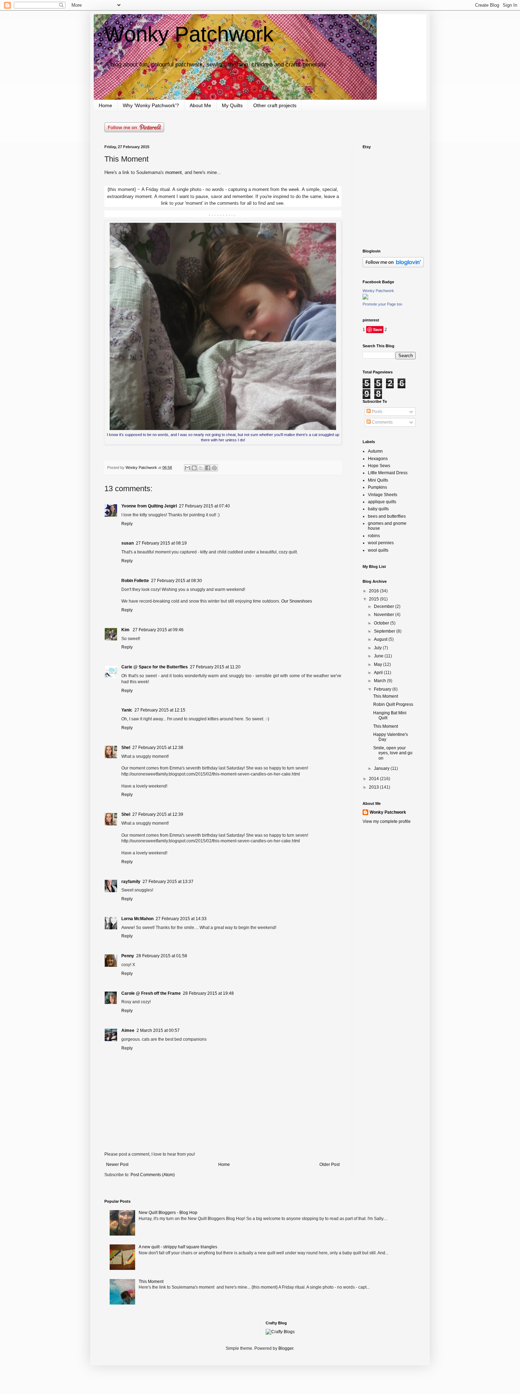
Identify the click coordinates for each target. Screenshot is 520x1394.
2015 (374, 599)
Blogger (285, 1348)
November (384, 614)
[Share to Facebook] (207, 467)
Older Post (329, 1164)
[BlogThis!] (194, 467)
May (378, 664)
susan (127, 543)
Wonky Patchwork (188, 34)
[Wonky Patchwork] (365, 298)
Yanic (126, 710)
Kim (126, 629)
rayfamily (130, 881)
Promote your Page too (382, 304)
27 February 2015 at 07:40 (204, 506)
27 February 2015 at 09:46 (158, 629)
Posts (376, 411)
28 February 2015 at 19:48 (208, 993)
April (379, 672)
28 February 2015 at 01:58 (161, 955)
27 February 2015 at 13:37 (168, 881)
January (382, 768)
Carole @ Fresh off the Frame (151, 993)
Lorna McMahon (137, 918)
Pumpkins (377, 487)
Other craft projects (274, 105)
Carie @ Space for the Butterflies (154, 666)
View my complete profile (387, 821)
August (381, 639)
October (382, 623)
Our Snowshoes (296, 601)
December (384, 606)
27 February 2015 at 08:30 (176, 580)
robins (374, 535)
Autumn (375, 451)
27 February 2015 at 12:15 (159, 710)
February (383, 689)
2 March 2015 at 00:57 (158, 1030)
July (378, 647)
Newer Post (117, 1164)
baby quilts (378, 508)
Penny (127, 955)
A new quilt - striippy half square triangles (178, 1246)
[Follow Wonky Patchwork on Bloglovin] (393, 265)
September (385, 631)
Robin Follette (135, 580)
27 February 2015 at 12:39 (157, 814)
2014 (374, 778)
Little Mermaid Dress (388, 472)
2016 (374, 590)
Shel (125, 747)
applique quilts (382, 501)
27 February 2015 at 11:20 (215, 666)
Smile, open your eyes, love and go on (392, 753)
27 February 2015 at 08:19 (161, 543)
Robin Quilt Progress (393, 704)
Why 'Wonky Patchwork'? (151, 105)
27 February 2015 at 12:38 (157, 747)
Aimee (127, 1030)
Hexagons (378, 458)
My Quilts (232, 105)
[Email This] (187, 467)
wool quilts (378, 550)
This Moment (385, 696)
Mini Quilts (378, 480)
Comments (382, 422)
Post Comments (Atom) (153, 1174)
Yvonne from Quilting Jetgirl (149, 506)
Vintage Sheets (382, 494)
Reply (127, 523)
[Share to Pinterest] (214, 467)
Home (105, 105)
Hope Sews (379, 465)
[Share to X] (200, 467)
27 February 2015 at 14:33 (181, 918)
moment (173, 172)
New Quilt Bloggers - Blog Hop (168, 1212)
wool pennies (381, 542)
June (379, 656)
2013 (374, 787)
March (380, 680)
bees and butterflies (387, 516)
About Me (200, 105)
